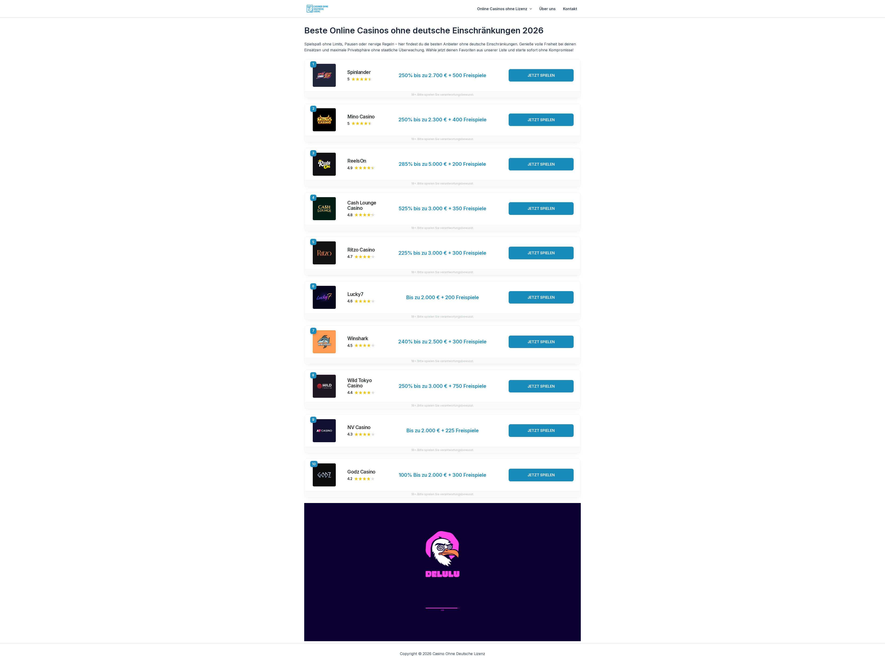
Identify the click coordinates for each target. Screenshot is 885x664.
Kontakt (570, 8)
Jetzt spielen (541, 75)
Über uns (547, 8)
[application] (529, 9)
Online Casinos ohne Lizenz (502, 8)
